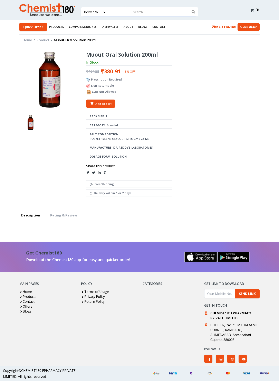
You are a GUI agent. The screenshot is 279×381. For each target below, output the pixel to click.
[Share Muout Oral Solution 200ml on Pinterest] (106, 173)
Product (43, 40)
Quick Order (33, 27)
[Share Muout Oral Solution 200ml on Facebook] (89, 173)
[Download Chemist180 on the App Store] (200, 257)
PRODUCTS (56, 27)
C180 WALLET (110, 27)
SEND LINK (247, 293)
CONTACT (158, 27)
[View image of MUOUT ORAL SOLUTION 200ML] (30, 122)
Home (27, 40)
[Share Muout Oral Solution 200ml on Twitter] (95, 173)
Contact (29, 301)
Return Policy (94, 301)
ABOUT (128, 27)
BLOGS (142, 27)
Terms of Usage (96, 291)
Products (29, 296)
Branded (112, 125)
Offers (27, 306)
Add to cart (103, 104)
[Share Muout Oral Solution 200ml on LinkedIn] (100, 173)
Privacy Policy (94, 296)
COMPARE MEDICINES (83, 27)
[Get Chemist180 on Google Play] (233, 257)
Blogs (27, 311)
